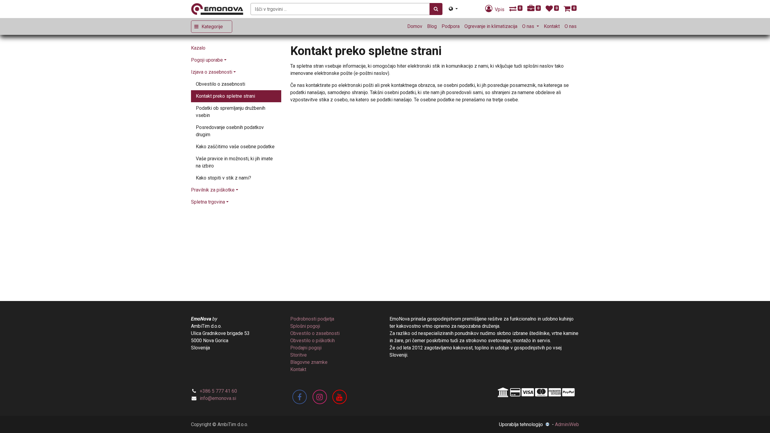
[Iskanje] (436, 9)
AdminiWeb (567, 424)
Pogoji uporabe (207, 60)
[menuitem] (415, 26)
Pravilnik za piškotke (213, 190)
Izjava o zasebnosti (211, 72)
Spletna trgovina (208, 202)
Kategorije (212, 26)
